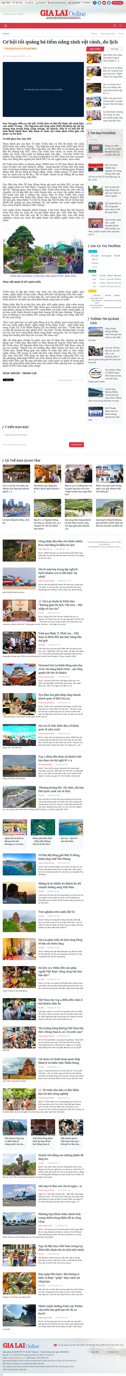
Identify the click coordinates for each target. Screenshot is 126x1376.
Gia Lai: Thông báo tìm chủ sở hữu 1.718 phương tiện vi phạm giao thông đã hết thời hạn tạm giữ (104, 355)
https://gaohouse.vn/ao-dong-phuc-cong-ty (104, 547)
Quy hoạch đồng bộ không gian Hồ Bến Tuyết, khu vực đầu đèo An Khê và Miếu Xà (109, 523)
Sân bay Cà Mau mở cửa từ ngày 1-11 (60, 1186)
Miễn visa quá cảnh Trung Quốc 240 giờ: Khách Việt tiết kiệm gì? (113, 102)
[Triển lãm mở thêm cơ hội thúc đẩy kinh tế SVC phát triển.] (43, 249)
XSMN (118, 542)
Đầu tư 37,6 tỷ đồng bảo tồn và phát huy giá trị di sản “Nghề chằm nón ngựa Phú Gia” (104, 74)
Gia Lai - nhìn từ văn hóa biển (69, 839)
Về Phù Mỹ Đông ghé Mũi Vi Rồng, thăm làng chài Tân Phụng (59, 857)
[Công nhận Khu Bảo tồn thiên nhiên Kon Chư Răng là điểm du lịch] (19, 551)
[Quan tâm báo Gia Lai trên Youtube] (104, 3)
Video (8, 3)
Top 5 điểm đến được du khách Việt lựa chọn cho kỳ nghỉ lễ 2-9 (59, 758)
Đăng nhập (117, 3)
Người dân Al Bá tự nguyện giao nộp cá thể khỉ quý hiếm (113, 208)
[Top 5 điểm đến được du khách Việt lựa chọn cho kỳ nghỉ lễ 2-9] (19, 766)
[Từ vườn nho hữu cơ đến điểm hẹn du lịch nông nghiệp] (19, 1099)
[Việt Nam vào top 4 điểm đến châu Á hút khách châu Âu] (19, 1009)
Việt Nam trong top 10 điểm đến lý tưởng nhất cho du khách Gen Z (14, 1141)
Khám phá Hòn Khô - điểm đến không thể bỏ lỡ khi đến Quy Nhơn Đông (42, 841)
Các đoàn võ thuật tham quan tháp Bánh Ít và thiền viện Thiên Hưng (59, 1061)
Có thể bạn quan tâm (22, 460)
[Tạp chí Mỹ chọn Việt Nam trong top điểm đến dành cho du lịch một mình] (19, 1255)
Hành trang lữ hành (108, 34)
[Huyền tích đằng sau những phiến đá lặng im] (19, 1164)
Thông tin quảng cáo (104, 321)
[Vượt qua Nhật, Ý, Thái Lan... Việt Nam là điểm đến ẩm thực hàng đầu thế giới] (19, 643)
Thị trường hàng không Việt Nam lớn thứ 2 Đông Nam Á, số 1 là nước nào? (61, 1030)
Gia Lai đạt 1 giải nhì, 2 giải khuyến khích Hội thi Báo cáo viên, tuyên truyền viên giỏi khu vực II (104, 227)
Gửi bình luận (76, 445)
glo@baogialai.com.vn (16, 1358)
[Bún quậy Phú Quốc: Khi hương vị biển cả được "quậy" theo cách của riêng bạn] (19, 1283)
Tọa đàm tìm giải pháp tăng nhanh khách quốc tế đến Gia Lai (59, 696)
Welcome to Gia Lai (58, 3)
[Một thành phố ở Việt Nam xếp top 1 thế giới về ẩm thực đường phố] (71, 1127)
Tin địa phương (103, 133)
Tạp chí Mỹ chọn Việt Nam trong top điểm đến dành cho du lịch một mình (61, 1248)
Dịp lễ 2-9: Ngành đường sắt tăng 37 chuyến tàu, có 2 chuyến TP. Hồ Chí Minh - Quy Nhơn (47, 524)
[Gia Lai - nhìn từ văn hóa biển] (71, 827)
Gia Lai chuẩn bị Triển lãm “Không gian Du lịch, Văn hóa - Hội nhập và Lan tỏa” (60, 605)
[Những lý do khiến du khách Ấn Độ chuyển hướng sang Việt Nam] (19, 893)
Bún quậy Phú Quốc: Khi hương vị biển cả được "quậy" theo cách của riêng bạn (59, 1278)
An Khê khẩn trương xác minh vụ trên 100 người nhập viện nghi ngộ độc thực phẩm (104, 118)
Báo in (30, 3)
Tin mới (114, 49)
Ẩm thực (94, 34)
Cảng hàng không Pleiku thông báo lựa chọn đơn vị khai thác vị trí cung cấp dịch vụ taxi (104, 395)
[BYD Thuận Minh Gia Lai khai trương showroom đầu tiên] (95, 412)
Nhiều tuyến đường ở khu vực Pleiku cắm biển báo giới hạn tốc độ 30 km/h (60, 1310)
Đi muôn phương (45, 764)
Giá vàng (92, 291)
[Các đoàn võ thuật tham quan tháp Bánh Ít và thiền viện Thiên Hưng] (19, 1068)
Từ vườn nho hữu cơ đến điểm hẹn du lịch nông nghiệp (58, 1092)
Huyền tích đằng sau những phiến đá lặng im (60, 1157)
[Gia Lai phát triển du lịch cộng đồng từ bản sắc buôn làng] (19, 949)
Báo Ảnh (19, 3)
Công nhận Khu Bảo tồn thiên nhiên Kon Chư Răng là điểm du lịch (60, 543)
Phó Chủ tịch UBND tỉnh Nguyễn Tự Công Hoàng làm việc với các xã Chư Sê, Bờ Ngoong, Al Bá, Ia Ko (104, 172)
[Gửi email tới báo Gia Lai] (109, 3)
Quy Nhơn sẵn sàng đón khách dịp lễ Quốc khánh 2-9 (112, 58)
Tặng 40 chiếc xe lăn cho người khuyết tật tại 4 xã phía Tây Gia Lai (104, 152)
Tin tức (120, 34)
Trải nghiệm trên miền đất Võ (56, 911)
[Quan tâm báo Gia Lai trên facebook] (95, 3)
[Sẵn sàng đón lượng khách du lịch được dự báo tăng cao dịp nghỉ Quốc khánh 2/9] (78, 508)
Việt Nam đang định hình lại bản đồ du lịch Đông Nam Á (43, 1141)
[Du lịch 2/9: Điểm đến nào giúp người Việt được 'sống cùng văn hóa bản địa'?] (19, 977)
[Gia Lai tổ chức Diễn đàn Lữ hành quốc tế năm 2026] (19, 735)
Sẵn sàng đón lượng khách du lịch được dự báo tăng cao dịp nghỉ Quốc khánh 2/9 (78, 524)
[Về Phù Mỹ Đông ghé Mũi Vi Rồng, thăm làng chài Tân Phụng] (19, 864)
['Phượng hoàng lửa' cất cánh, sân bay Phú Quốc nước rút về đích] (19, 797)
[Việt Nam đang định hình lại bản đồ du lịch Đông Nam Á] (43, 1127)
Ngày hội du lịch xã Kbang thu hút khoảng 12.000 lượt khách (14, 841)
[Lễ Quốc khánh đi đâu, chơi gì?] (16, 508)
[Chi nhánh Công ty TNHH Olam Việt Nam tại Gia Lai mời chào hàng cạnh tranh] (95, 373)
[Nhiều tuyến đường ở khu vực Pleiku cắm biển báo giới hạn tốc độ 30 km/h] (19, 1315)
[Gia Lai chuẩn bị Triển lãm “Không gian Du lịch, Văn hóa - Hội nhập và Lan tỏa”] (19, 611)
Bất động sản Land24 (108, 542)
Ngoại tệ (92, 271)
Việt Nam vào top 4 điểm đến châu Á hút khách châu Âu (60, 1001)
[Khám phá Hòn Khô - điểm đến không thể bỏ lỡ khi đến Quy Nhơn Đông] (43, 827)
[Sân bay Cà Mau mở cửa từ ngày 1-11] (19, 1195)
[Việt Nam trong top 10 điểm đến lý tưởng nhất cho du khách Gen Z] (15, 1127)
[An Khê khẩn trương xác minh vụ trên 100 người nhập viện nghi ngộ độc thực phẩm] (93, 115)
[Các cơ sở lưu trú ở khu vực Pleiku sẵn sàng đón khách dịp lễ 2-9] (93, 88)
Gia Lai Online (21, 1345)
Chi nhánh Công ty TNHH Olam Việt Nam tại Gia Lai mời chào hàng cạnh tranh (104, 376)
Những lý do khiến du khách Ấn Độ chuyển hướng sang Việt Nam (59, 885)
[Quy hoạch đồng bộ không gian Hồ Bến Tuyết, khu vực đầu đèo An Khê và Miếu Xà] (109, 508)
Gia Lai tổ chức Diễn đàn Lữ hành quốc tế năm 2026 (58, 727)
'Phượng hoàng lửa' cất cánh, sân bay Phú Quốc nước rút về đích (61, 789)
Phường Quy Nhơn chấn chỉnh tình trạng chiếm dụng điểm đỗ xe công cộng (59, 1218)
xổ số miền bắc (93, 542)
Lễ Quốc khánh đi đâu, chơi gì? (16, 521)
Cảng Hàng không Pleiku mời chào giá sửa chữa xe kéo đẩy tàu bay (104, 334)
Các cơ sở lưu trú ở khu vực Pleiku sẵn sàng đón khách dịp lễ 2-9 (112, 88)
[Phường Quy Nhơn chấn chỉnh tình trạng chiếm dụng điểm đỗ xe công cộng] (19, 1223)
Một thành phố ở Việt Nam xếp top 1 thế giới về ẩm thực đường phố (70, 1141)
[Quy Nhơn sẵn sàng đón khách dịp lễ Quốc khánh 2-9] (93, 58)
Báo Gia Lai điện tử (63, 14)
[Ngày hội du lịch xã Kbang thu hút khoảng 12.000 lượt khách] (15, 827)
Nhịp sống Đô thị (45, 1225)
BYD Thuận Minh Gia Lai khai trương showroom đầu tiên (104, 414)
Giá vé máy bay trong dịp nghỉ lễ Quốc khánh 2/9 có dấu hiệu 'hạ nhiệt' (58, 573)
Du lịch (6, 34)
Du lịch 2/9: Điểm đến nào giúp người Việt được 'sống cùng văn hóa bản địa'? (60, 971)
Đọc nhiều (95, 49)
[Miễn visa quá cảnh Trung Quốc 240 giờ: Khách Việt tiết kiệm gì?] (93, 101)
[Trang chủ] (5, 25)
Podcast (42, 3)
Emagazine (75, 3)
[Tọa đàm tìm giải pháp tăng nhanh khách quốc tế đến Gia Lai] (19, 704)
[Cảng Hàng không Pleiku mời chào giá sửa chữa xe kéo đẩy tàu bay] (95, 332)
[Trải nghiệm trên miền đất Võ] (19, 921)
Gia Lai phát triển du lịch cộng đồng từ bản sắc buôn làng (60, 941)
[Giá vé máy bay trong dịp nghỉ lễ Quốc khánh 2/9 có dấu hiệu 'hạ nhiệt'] (19, 579)
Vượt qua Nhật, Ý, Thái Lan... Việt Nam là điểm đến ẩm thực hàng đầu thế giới (60, 637)
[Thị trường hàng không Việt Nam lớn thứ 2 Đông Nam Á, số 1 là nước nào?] (19, 1037)
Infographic (90, 3)
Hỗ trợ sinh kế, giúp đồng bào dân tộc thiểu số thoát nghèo (113, 191)
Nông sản (92, 251)
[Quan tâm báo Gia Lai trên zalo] (99, 3)
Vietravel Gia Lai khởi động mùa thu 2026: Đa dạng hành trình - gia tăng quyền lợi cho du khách (60, 669)
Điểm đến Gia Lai (45, 549)
